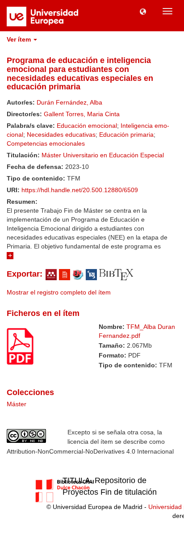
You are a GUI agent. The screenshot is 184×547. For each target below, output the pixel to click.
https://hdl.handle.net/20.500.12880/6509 (79, 190)
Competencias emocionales (46, 143)
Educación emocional (87, 125)
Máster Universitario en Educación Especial (103, 155)
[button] (143, 11)
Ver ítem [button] (20, 39)
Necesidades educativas (61, 134)
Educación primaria (126, 134)
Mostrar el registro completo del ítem (59, 292)
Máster (16, 404)
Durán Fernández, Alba (69, 102)
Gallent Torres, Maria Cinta (82, 114)
